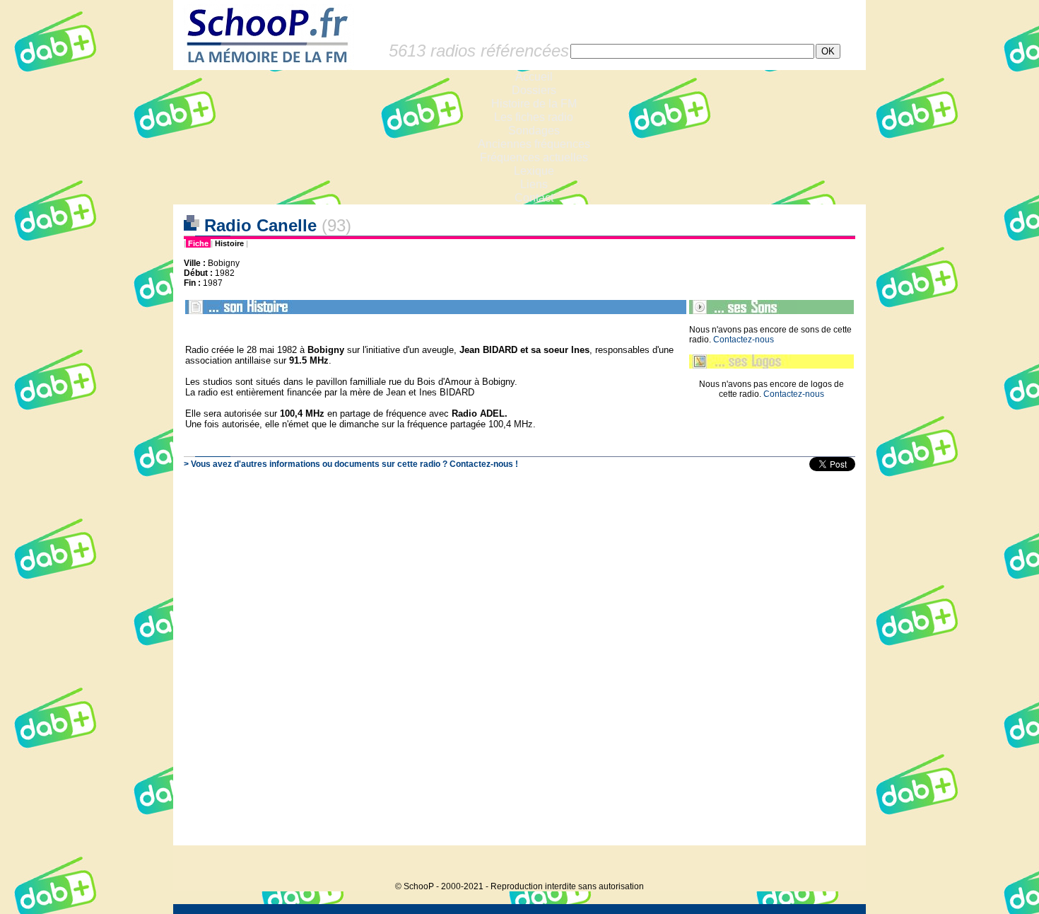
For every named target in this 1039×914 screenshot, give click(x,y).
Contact (534, 198)
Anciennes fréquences (534, 144)
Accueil (534, 77)
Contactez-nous (743, 340)
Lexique (534, 171)
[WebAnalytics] (837, 865)
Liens (534, 184)
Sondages (534, 131)
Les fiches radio (533, 117)
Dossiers (534, 90)
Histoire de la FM (534, 104)
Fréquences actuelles (534, 157)
